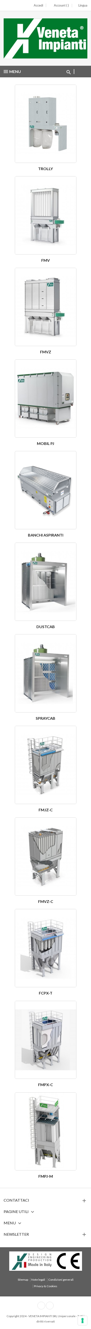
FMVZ (45, 351)
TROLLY (45, 168)
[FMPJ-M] (45, 1133)
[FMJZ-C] (45, 766)
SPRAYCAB (45, 718)
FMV (45, 260)
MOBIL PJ (45, 443)
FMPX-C (45, 1084)
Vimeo (50, 1305)
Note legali (38, 1279)
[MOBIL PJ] (45, 400)
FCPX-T (45, 993)
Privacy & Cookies (45, 1286)
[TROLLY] (45, 125)
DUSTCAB (45, 626)
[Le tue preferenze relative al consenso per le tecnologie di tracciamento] (82, 1320)
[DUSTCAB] (45, 583)
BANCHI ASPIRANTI (45, 535)
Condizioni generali (61, 1279)
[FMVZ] (45, 308)
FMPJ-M (45, 1176)
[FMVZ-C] (45, 858)
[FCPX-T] (45, 949)
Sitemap (23, 1279)
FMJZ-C (46, 809)
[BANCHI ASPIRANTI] (45, 491)
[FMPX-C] (45, 1041)
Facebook (41, 1305)
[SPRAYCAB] (45, 675)
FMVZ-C (45, 901)
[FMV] (45, 217)
